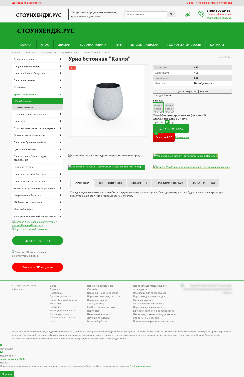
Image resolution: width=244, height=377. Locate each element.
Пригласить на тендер (62, 317)
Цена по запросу (170, 128)
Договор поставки (60, 313)
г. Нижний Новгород (220, 2)
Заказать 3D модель (37, 267)
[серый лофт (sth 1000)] (156, 132)
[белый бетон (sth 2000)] (167, 122)
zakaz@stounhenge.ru (218, 17)
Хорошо (7, 374)
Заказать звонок (37, 240)
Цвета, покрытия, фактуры (192, 91)
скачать (12, 359)
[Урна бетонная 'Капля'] (108, 100)
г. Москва (201, 2)
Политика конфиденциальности (62, 308)
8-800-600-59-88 (218, 10)
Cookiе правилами (140, 366)
